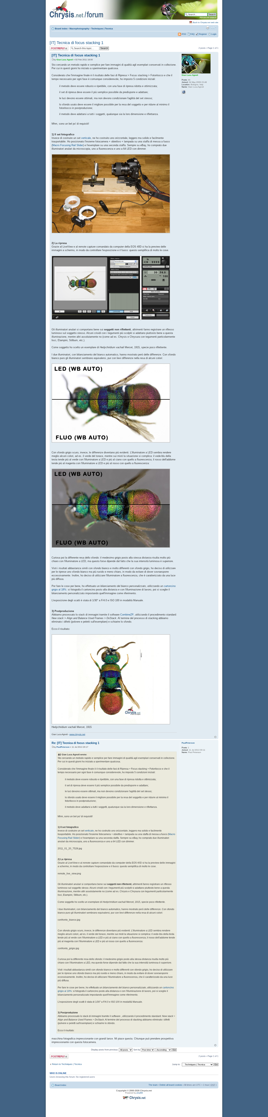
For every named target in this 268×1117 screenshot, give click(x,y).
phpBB (140, 1093)
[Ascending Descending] (166, 1049)
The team (153, 1085)
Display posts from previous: (105, 1049)
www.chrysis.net (77, 734)
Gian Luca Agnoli (65, 60)
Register (203, 34)
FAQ (192, 34)
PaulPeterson (63, 747)
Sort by (137, 1049)
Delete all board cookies (171, 1085)
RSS (183, 34)
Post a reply (55, 47)
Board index (61, 28)
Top (215, 737)
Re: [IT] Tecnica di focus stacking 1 (75, 743)
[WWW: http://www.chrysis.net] (184, 92)
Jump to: (176, 1064)
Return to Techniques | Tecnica (67, 1064)
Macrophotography (79, 28)
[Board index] (133, 19)
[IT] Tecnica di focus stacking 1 (76, 43)
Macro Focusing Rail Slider (67, 145)
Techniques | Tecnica (102, 28)
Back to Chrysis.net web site (205, 22)
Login (213, 34)
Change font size (213, 28)
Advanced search (208, 17)
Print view (207, 28)
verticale (86, 137)
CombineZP (127, 614)
